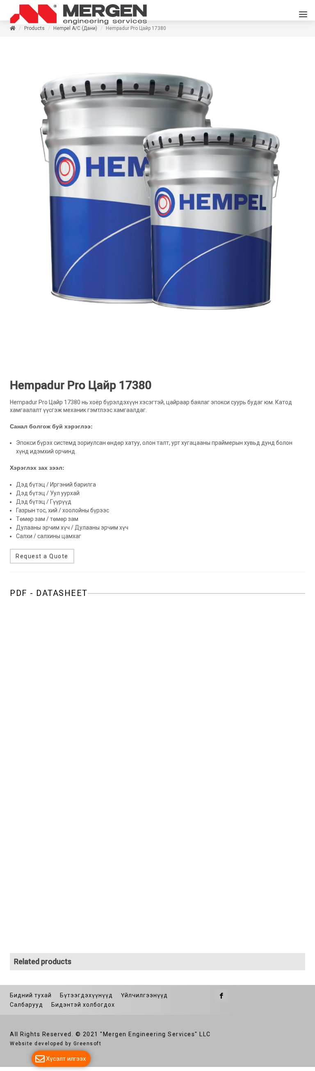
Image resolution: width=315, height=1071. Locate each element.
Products (34, 32)
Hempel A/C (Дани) (75, 32)
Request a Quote (42, 560)
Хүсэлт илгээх (66, 1058)
